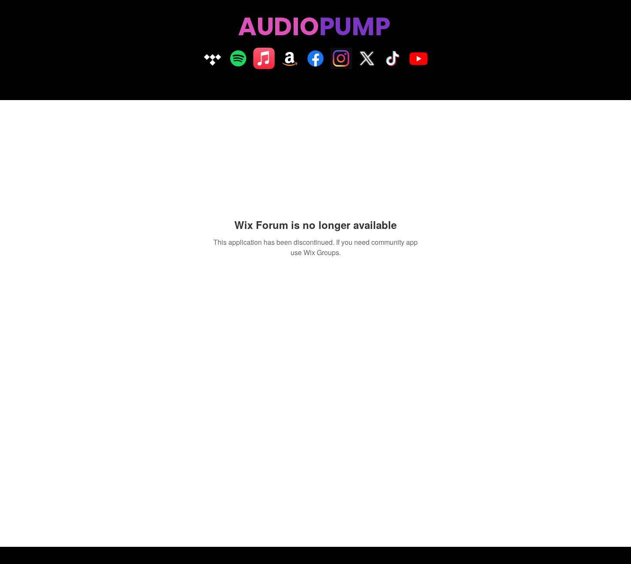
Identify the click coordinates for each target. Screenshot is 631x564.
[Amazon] (289, 58)
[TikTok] (392, 58)
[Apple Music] (264, 58)
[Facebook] (315, 58)
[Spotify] (238, 58)
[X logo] (367, 58)
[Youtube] (418, 58)
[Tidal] (212, 58)
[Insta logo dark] (341, 58)
